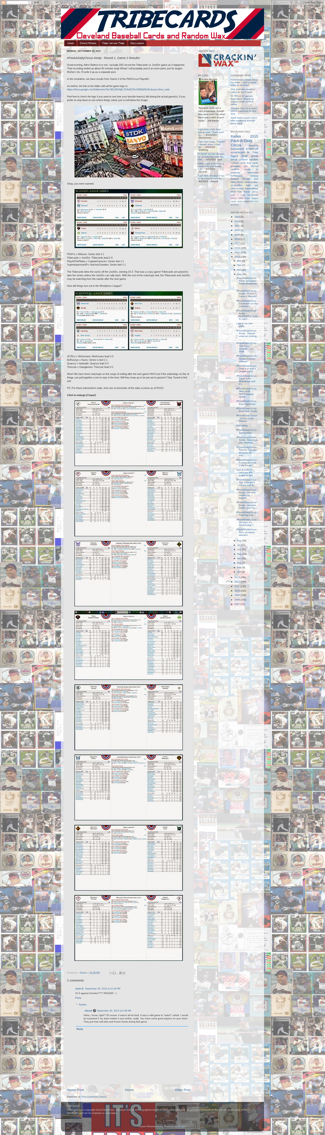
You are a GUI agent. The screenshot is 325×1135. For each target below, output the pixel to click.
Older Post (182, 1090)
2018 (237, 239)
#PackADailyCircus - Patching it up (247, 513)
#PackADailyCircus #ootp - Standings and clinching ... (247, 440)
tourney (253, 145)
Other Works (88, 43)
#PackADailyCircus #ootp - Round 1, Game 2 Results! (246, 294)
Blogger (182, 1126)
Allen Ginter (237, 182)
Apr (239, 558)
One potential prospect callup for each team (243, 90)
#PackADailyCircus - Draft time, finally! (247, 409)
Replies (83, 1004)
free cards (252, 163)
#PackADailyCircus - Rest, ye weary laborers (247, 532)
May (239, 554)
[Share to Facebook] (120, 973)
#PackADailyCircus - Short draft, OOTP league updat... (247, 392)
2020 (237, 230)
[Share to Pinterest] (124, 973)
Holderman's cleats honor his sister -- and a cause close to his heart (244, 82)
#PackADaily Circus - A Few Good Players (246, 418)
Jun (239, 549)
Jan (239, 572)
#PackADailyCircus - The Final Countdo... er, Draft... (247, 347)
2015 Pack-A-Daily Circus (244, 140)
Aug (239, 540)
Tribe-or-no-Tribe (113, 43)
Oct (239, 270)
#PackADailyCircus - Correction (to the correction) (247, 304)
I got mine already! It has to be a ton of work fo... (211, 177)
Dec (239, 261)
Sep (239, 274)
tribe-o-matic (237, 188)
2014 (237, 257)
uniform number (248, 159)
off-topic (246, 179)
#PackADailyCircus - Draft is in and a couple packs (247, 369)
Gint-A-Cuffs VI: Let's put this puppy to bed (244, 473)
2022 (237, 221)
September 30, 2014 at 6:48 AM (114, 1010)
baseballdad (251, 188)
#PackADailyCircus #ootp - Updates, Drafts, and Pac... (246, 505)
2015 (237, 252)
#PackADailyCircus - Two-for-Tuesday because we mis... (247, 451)
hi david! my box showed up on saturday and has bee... (211, 157)
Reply (78, 998)
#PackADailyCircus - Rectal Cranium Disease (247, 359)
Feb (239, 567)
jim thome (251, 166)
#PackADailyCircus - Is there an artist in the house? (247, 463)
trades (236, 136)
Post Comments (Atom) (94, 1097)
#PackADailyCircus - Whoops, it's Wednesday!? (247, 522)
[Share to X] (117, 973)
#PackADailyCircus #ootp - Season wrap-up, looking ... (246, 334)
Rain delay (242, 425)
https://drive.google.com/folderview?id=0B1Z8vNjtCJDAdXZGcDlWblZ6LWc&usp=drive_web (118, 89)
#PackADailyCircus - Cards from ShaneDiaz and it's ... (247, 380)
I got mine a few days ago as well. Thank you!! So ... (211, 132)
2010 (237, 591)
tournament (237, 148)
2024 (237, 217)
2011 (237, 586)
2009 (237, 595)
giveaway (236, 166)
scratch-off (252, 148)
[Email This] (111, 973)
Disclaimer (137, 43)
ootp (243, 195)
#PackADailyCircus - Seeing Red (247, 431)
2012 (237, 582)
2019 (237, 235)
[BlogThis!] (114, 973)
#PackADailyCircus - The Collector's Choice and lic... (247, 483)
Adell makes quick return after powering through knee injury (244, 121)
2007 (237, 604)
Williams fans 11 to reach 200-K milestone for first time (244, 111)
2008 (237, 600)
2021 (237, 226)
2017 (237, 243)
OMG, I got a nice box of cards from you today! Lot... (211, 166)
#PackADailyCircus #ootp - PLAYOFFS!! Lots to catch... (247, 314)
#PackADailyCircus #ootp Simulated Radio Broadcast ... (246, 282)
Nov (239, 265)
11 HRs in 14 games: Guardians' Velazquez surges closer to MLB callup (242, 100)
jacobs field (248, 201)
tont (256, 179)
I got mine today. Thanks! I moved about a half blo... (211, 144)
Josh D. (79, 988)
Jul (239, 545)
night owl (252, 185)
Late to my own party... (244, 324)
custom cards (238, 163)
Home (71, 43)
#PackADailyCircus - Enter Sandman (247, 402)
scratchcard (238, 152)
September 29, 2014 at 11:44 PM (102, 988)
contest (248, 182)
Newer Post (75, 1090)
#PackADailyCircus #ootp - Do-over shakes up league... (246, 494)
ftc (248, 152)
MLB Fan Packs (240, 191)
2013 (237, 577)
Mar (239, 563)
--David (82, 972)
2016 (237, 248)
